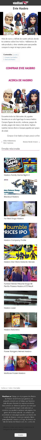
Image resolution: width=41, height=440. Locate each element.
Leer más (27, 429)
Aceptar (20, 435)
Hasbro (21, 41)
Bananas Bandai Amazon (30, 142)
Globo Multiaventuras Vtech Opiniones (9, 142)
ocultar (15, 55)
